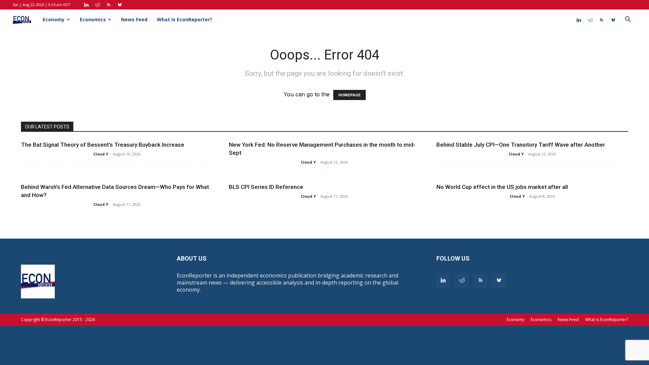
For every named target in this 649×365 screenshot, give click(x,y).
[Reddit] (97, 4)
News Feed (134, 19)
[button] (628, 20)
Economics (93, 19)
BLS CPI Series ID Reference (266, 187)
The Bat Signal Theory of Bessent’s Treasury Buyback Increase (102, 144)
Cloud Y (100, 153)
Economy (54, 19)
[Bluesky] (120, 4)
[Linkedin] (86, 4)
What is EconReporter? (184, 19)
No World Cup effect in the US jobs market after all (502, 187)
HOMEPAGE (349, 95)
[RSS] (108, 4)
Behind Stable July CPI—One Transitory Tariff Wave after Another (520, 144)
